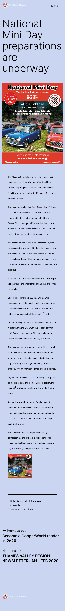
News (30, 509)
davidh (16, 505)
